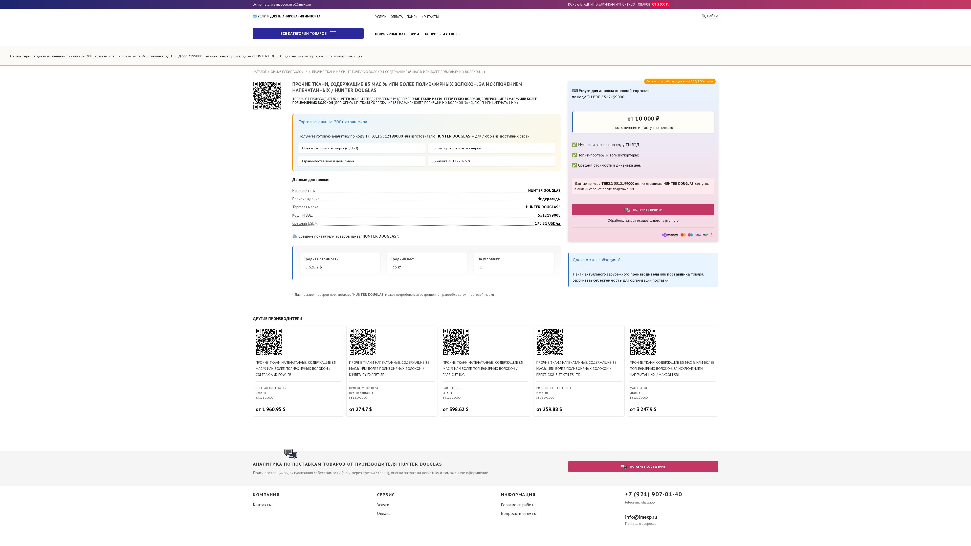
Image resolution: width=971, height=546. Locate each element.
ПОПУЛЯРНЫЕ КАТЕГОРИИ (397, 34)
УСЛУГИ (381, 17)
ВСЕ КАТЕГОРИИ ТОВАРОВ (304, 33)
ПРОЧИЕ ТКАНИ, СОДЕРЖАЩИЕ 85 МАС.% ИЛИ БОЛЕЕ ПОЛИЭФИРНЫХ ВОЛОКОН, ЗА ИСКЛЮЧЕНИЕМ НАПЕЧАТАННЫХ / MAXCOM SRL (672, 368)
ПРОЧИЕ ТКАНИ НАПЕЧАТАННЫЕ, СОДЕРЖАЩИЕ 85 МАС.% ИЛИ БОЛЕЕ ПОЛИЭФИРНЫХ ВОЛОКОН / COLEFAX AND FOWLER (296, 368)
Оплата (383, 513)
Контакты (262, 505)
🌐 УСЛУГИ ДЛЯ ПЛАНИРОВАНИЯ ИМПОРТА (286, 16)
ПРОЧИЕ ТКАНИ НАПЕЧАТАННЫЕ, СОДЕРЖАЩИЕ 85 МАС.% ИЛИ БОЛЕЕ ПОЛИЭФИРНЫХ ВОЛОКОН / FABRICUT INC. (483, 368)
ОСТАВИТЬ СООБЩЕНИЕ (647, 466)
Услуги (383, 505)
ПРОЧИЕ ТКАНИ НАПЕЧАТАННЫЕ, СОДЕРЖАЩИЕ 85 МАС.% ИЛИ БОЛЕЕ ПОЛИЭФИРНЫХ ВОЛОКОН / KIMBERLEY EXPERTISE (389, 368)
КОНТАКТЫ (430, 17)
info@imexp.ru (641, 517)
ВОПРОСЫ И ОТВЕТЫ (442, 34)
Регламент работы (518, 505)
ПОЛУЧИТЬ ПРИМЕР (647, 210)
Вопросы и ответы (519, 513)
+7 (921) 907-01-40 (653, 494)
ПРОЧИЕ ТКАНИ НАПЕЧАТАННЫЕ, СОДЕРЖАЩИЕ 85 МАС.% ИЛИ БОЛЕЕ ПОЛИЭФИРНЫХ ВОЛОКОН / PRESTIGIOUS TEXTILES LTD (576, 368)
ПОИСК (412, 17)
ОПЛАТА (397, 17)
